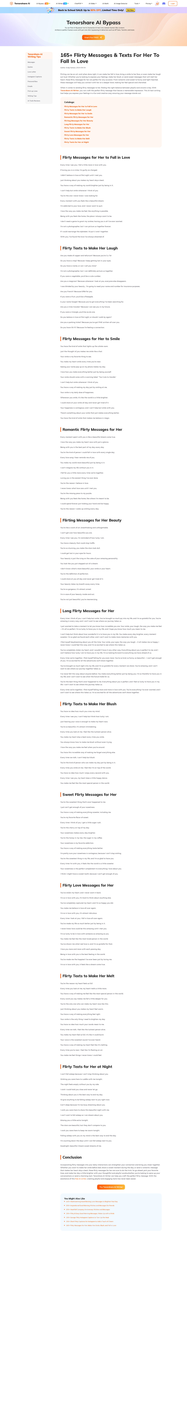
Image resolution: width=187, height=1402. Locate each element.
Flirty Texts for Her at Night (76, 142)
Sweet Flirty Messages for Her (77, 131)
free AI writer (80, 1179)
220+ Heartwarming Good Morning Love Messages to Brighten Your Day (92, 1201)
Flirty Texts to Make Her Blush (77, 128)
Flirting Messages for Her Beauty (78, 121)
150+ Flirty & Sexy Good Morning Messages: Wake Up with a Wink (90, 1213)
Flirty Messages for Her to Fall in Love (80, 106)
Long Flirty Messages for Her (76, 124)
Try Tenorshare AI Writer (111, 1187)
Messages (31, 62)
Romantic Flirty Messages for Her (78, 117)
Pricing (148, 3)
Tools (136, 3)
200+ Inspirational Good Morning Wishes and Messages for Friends (90, 1205)
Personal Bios (32, 81)
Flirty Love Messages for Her (76, 135)
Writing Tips (32, 96)
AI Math (105, 3)
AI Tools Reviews (34, 101)
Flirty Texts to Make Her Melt (77, 138)
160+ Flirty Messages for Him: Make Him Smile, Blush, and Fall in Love (91, 1225)
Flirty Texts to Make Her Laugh (77, 110)
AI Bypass (40, 3)
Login (173, 3)
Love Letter (32, 72)
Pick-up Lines (32, 91)
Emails (30, 86)
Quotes (30, 67)
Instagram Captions (35, 77)
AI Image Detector (120, 3)
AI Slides (92, 3)
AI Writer (59, 3)
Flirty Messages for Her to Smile (78, 113)
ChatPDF (78, 3)
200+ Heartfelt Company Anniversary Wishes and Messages (88, 1209)
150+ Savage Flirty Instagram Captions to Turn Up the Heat (87, 1217)
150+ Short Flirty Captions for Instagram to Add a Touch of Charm (89, 1221)
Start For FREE (91, 37)
